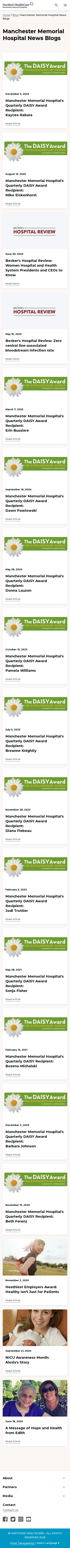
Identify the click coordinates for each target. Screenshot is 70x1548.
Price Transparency (22, 1543)
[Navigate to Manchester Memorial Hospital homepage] (14, 5)
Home (6, 15)
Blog (15, 15)
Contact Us (10, 1510)
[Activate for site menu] (65, 5)
